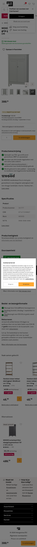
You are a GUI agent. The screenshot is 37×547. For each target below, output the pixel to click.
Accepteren (26, 284)
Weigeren (10, 284)
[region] (18, 273)
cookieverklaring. (29, 279)
